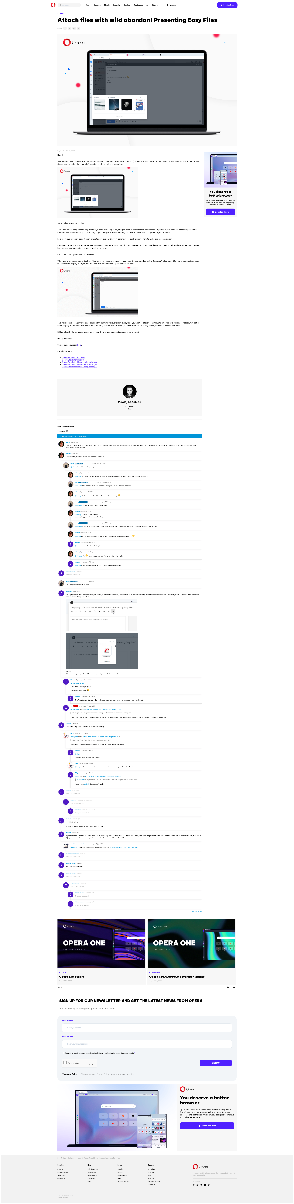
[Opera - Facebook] (193, 1185)
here (79, 345)
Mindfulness (138, 5)
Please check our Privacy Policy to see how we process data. (108, 1074)
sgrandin (89, 800)
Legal (119, 1165)
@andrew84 (75, 683)
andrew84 (88, 680)
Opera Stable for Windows (73, 357)
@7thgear (78, 556)
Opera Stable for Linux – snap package (79, 367)
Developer (155, 973)
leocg (91, 473)
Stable (61, 13)
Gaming (127, 5)
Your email (67, 1037)
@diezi (82, 683)
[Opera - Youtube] (201, 1185)
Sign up (216, 1063)
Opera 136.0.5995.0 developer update (177, 976)
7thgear (92, 552)
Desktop (97, 5)
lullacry (103, 463)
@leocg (78, 476)
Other (154, 5)
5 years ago (74, 442)
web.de (86, 784)
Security (116, 5)
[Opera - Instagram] (209, 1185)
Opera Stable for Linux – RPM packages (79, 364)
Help (89, 1165)
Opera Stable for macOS (73, 360)
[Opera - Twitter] (197, 1185)
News (88, 5)
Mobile (107, 5)
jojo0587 (93, 809)
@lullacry (74, 467)
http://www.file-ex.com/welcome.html (123, 847)
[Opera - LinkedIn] (205, 1185)
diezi (91, 751)
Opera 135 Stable (71, 976)
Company (151, 1165)
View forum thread (196, 911)
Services (61, 1165)
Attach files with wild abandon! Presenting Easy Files (102, 709)
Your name (67, 1020)
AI (147, 5)
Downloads (171, 5)
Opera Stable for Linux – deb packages (79, 362)
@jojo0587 (74, 847)
